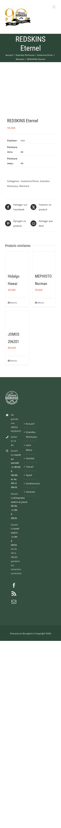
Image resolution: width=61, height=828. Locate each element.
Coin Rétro (29, 448)
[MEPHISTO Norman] (44, 260)
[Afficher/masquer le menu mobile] (54, 7)
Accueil (30, 423)
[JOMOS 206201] (17, 319)
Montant (24, 186)
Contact (30, 491)
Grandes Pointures (31, 434)
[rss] (14, 593)
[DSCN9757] (30, 90)
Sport (29, 475)
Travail (29, 466)
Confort (30, 458)
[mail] (14, 601)
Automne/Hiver (30, 181)
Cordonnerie (31, 483)
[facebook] (14, 585)
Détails (13, 302)
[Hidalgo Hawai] (17, 260)
